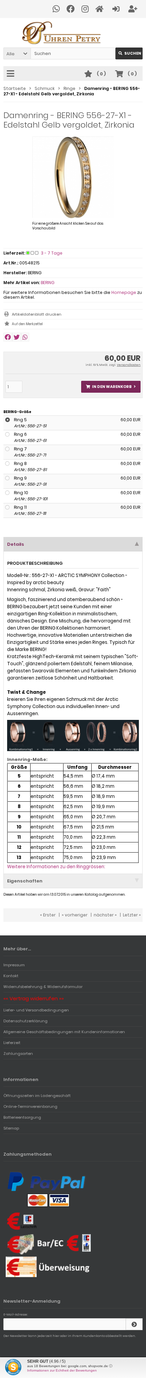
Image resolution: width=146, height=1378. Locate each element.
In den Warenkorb (111, 386)
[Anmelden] (117, 9)
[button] (17, 53)
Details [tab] (15, 544)
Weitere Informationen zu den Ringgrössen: (56, 866)
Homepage (123, 292)
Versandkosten (129, 365)
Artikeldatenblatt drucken (36, 314)
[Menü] (11, 74)
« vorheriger (75, 915)
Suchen (129, 53)
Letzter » (132, 915)
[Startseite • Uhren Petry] (73, 32)
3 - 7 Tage (51, 253)
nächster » (105, 915)
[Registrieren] (133, 9)
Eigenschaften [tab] (24, 881)
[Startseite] (100, 9)
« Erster (48, 915)
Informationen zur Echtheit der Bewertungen (62, 1370)
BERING (47, 282)
